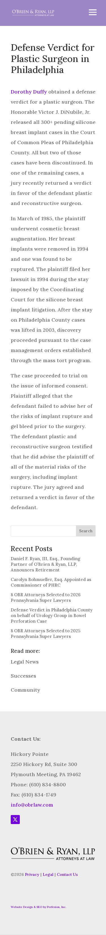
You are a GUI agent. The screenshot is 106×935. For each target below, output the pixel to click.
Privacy (32, 874)
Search (85, 530)
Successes (23, 676)
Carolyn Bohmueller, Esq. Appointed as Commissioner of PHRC (51, 582)
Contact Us (67, 874)
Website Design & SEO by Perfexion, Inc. (38, 907)
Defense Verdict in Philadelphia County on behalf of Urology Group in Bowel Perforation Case (51, 615)
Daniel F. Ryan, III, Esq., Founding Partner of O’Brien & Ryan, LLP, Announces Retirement (45, 564)
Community (25, 690)
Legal (48, 874)
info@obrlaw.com (32, 805)
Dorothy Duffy (29, 91)
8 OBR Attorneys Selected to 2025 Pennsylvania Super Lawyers (45, 633)
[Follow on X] (15, 819)
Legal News (25, 661)
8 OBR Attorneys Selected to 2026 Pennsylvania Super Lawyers (46, 597)
